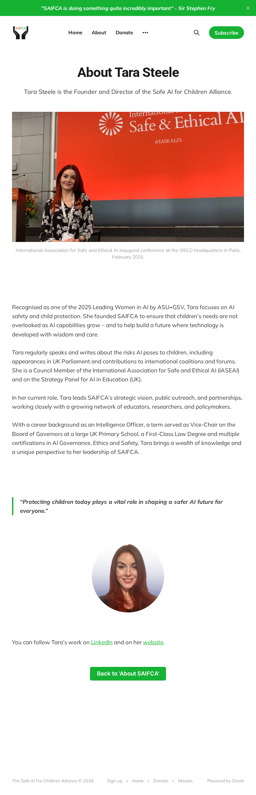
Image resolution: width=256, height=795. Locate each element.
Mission (185, 780)
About (99, 32)
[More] (145, 33)
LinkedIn (102, 642)
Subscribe (226, 33)
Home (75, 32)
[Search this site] (197, 33)
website (153, 642)
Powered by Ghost (225, 780)
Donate (124, 32)
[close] (248, 8)
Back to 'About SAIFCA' (128, 673)
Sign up (114, 780)
